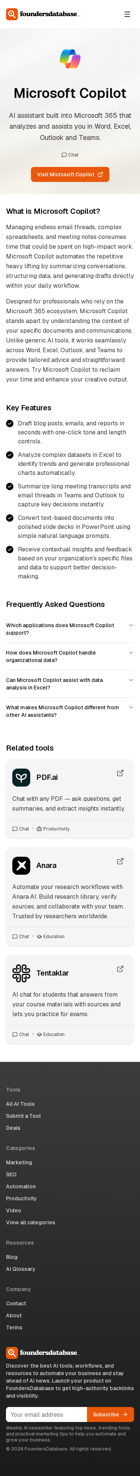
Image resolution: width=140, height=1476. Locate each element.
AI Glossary (20, 1269)
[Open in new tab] (120, 773)
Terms (14, 1327)
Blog (12, 1257)
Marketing (19, 1162)
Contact (16, 1303)
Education (54, 937)
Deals (13, 1128)
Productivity (56, 829)
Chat (73, 155)
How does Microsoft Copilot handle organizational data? (51, 656)
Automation (21, 1186)
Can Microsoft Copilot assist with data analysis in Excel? (54, 684)
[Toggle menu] (127, 14)
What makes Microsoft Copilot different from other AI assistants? (62, 711)
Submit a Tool (23, 1116)
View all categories (30, 1222)
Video (13, 1210)
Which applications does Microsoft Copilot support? (60, 629)
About (14, 1315)
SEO (11, 1174)
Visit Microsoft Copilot (65, 174)
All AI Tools (20, 1104)
